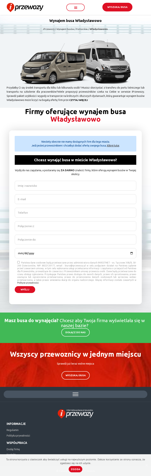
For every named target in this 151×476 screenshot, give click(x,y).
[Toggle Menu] (75, 394)
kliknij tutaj (113, 145)
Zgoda (75, 469)
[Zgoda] (146, 465)
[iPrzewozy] (25, 7)
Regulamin (13, 430)
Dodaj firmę (13, 449)
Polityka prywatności (18, 435)
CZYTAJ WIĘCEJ (78, 100)
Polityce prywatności (28, 283)
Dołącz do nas (75, 332)
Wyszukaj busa (117, 7)
